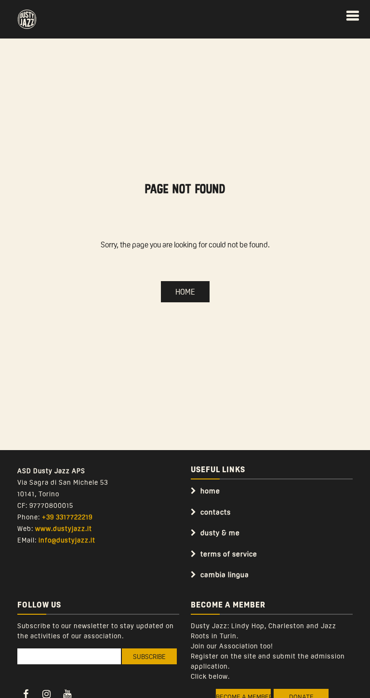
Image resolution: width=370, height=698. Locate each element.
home (210, 490)
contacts (215, 512)
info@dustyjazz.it (67, 539)
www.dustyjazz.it (63, 528)
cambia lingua (224, 574)
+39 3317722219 (67, 516)
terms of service (228, 553)
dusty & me (220, 532)
